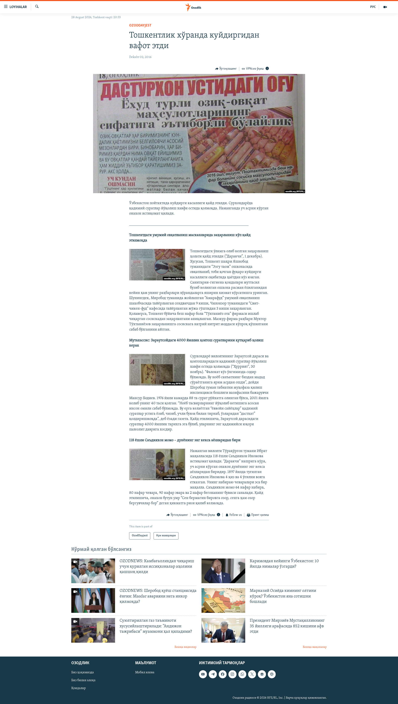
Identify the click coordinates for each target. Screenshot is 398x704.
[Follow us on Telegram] (213, 674)
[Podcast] (272, 674)
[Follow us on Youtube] (203, 674)
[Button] (226, 68)
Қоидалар (78, 688)
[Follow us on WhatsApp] (242, 674)
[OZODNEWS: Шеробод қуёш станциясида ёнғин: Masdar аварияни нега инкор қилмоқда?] (93, 600)
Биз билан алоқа (83, 680)
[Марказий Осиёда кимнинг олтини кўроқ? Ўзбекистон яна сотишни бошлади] (223, 600)
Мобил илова (144, 672)
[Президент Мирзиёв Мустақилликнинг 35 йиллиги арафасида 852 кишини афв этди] (223, 630)
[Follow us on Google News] (262, 674)
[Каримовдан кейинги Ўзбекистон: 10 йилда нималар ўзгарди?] (223, 571)
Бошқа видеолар (186, 647)
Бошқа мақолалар (315, 647)
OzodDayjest (140, 26)
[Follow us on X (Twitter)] (252, 674)
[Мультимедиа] (385, 7)
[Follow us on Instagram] (232, 674)
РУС (373, 7)
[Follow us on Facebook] (223, 674)
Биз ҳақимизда (82, 672)
